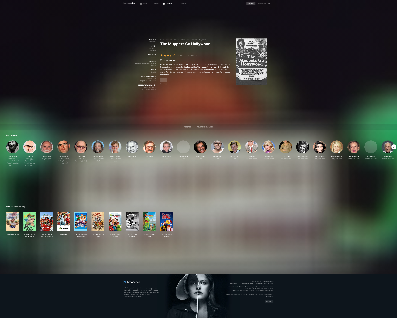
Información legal (233, 287)
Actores (187, 127)
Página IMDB (151, 78)
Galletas (241, 287)
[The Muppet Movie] (12, 221)
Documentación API (234, 283)
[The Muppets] (63, 221)
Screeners (264, 288)
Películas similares (205, 127)
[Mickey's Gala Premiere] (132, 221)
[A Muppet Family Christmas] (166, 221)
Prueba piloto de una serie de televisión (243, 290)
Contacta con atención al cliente (264, 283)
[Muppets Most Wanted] (115, 221)
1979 (175, 40)
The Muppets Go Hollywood (196, 40)
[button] (12, 153)
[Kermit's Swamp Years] (149, 221)
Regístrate (251, 3)
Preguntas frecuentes (247, 283)
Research (270, 288)
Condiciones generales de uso (253, 287)
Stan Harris (152, 42)
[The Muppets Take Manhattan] (80, 221)
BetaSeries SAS (249, 288)
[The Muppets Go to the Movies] (29, 221)
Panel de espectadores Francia (264, 290)
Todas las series (256, 281)
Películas (169, 40)
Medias (257, 288)
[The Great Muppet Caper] (97, 221)
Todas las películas (267, 281)
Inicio (162, 40)
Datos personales (268, 287)
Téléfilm (182, 40)
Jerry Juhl (152, 48)
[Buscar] (269, 3)
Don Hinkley (152, 50)
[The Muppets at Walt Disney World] (46, 221)
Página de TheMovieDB (148, 81)
